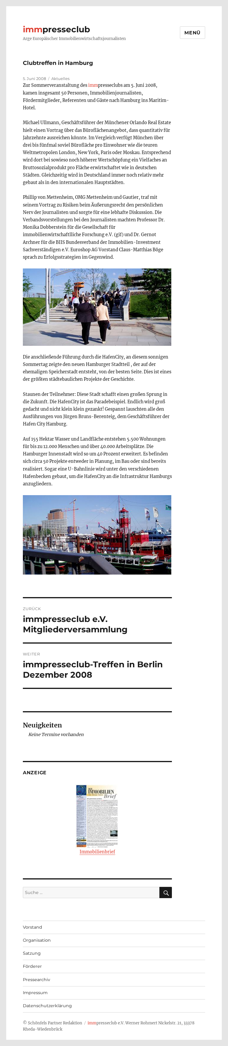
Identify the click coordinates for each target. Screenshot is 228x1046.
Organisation (37, 940)
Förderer (32, 966)
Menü (192, 33)
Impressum (35, 992)
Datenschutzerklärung (47, 1005)
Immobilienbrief (97, 852)
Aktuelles (60, 78)
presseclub (56, 29)
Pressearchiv (36, 979)
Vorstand (32, 927)
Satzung (32, 953)
